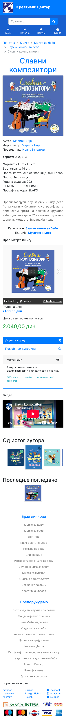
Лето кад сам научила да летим (33, 610)
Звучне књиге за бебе (23, 47)
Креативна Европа (34, 591)
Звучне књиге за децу (34, 566)
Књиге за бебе (44, 42)
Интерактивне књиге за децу (33, 560)
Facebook (54, 690)
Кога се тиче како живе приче (34, 634)
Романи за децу (33, 548)
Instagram (54, 693)
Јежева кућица (34, 646)
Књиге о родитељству (34, 579)
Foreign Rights (33, 693)
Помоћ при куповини (20, 348)
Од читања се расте (34, 676)
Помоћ (29, 697)
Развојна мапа (33, 670)
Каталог (7, 690)
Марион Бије (22, 141)
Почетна (9, 42)
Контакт (7, 697)
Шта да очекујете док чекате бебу (34, 658)
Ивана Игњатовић (35, 149)
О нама (29, 690)
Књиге (24, 42)
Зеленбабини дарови (34, 622)
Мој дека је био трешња (34, 616)
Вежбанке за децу (34, 585)
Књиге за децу (34, 524)
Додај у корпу (15, 340)
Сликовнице (33, 554)
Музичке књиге (39, 232)
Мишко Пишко (33, 664)
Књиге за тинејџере (33, 542)
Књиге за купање (33, 573)
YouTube (54, 697)
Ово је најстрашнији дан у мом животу (33, 652)
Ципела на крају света (34, 640)
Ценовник (8, 693)
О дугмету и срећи (33, 628)
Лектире (34, 536)
